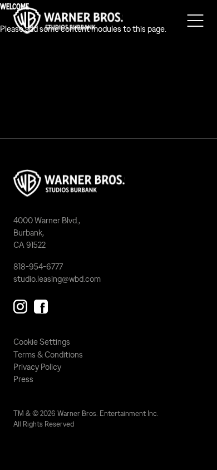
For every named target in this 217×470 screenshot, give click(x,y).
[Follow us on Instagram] (20, 305)
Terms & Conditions (48, 354)
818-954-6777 (38, 266)
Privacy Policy (37, 367)
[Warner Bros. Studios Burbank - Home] (108, 183)
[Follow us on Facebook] (41, 305)
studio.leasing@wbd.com (57, 279)
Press (23, 379)
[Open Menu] (195, 20)
